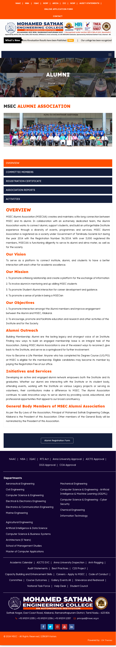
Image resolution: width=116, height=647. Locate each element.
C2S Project (79, 568)
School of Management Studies (24, 545)
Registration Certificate (23, 181)
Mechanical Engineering (73, 483)
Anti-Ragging (95, 562)
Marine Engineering (17, 512)
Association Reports (20, 189)
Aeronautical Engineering (20, 483)
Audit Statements (89, 3)
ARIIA (55, 3)
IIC (64, 3)
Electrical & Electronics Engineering (26, 501)
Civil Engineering (15, 489)
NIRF (45, 3)
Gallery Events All (61, 580)
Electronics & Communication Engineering (29, 506)
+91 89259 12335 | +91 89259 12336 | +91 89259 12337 (45, 618)
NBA (27, 3)
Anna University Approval (67, 459)
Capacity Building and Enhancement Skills (28, 574)
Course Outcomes (36, 580)
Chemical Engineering (72, 509)
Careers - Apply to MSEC (70, 574)
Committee (15, 580)
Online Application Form (58, 9)
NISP (72, 3)
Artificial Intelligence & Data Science (26, 528)
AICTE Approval (95, 459)
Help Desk (60, 585)
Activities (13, 198)
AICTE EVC (43, 562)
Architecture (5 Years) (18, 539)
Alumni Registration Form (57, 440)
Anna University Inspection (69, 562)
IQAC (36, 3)
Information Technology (74, 515)
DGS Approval (47, 464)
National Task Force (38, 585)
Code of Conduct (98, 574)
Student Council (79, 585)
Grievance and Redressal (89, 580)
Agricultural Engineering (19, 522)
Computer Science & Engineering (25, 495)
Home (51, 83)
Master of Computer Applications (25, 551)
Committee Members (19, 172)
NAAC (18, 3)
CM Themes (106, 640)
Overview (12, 162)
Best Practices (60, 568)
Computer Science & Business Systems (28, 533)
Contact (57, 16)
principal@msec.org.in (88, 618)
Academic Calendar (21, 562)
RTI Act (44, 459)
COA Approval (68, 464)
